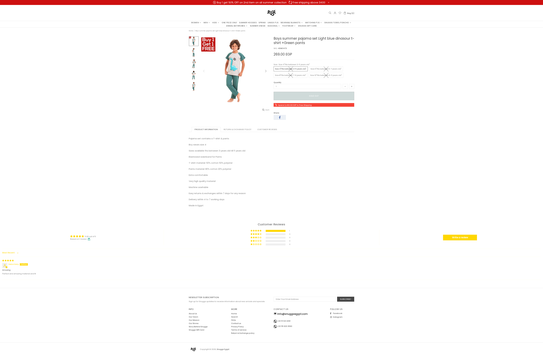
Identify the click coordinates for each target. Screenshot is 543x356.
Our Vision (193, 317)
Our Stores (194, 323)
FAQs (233, 320)
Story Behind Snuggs (198, 326)
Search (234, 317)
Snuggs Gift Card (196, 330)
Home (191, 31)
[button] (256, 231)
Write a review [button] (460, 237)
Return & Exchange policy (242, 333)
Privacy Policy (237, 326)
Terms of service (238, 330)
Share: (277, 113)
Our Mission (194, 320)
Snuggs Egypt (271, 13)
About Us (193, 313)
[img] (8, 260)
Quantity (277, 82)
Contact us (236, 323)
